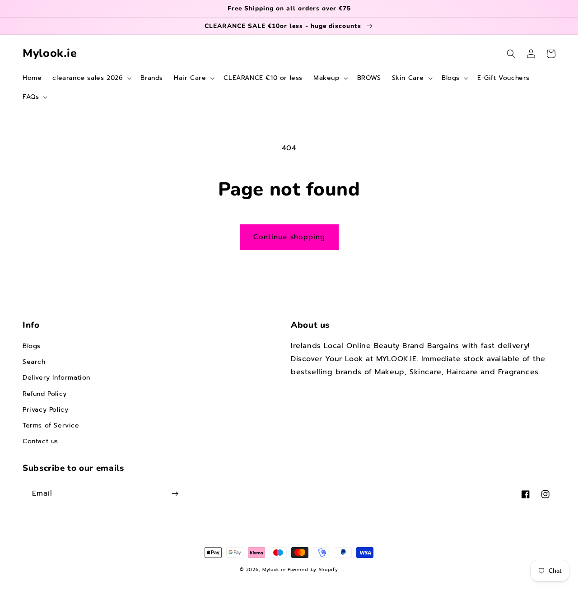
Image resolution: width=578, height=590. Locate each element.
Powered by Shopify (313, 569)
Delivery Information (56, 377)
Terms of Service (51, 425)
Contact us (40, 441)
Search (34, 362)
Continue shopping (289, 237)
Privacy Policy (45, 409)
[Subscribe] (175, 493)
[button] (91, 78)
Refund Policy (45, 394)
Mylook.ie (273, 569)
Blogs (32, 346)
